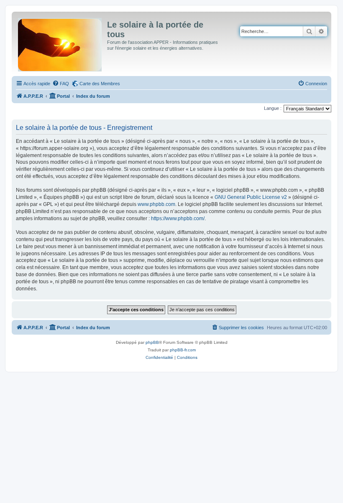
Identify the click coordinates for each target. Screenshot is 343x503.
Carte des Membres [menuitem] (99, 83)
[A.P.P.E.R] (60, 43)
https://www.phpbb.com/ (178, 218)
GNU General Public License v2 (251, 197)
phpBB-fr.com (183, 350)
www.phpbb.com (156, 204)
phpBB (152, 342)
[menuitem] (60, 84)
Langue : (273, 108)
